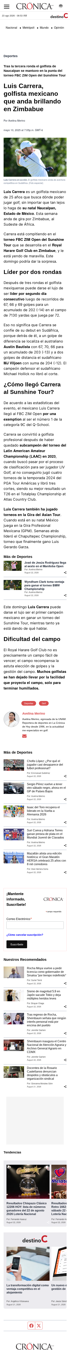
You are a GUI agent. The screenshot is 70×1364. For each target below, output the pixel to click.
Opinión (59, 27)
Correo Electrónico (19, 918)
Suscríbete (16, 944)
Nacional (11, 27)
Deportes (11, 56)
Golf (44, 703)
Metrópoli (28, 27)
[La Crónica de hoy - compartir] (65, 572)
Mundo (44, 27)
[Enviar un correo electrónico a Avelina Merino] (24, 736)
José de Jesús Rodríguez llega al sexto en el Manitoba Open (45, 564)
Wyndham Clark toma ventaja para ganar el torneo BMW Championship (44, 585)
